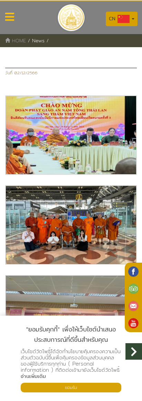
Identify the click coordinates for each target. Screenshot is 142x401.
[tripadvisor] (133, 289)
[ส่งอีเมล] (133, 306)
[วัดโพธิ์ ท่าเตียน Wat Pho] (133, 272)
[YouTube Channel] (133, 323)
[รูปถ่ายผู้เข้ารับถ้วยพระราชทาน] (71, 135)
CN (113, 18)
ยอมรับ (71, 387)
